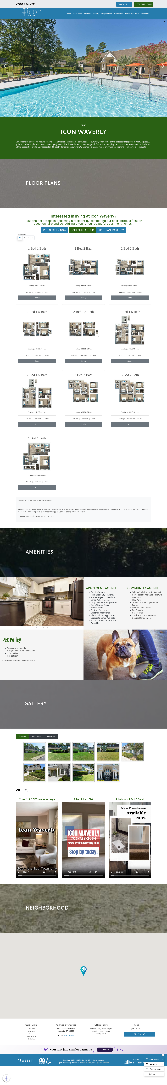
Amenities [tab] (51, 736)
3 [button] (43, 627)
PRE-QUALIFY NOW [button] (54, 230)
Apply (37, 298)
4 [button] (47, 627)
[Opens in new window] (136, 1061)
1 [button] (36, 627)
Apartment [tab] (36, 736)
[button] (32, 13)
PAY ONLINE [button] (139, 1034)
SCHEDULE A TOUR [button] (82, 230)
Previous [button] (4, 65)
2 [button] (40, 627)
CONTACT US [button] (124, 4)
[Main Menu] (6, 1078)
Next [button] (162, 65)
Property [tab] (22, 736)
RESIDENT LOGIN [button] (143, 4)
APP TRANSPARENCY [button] (111, 230)
